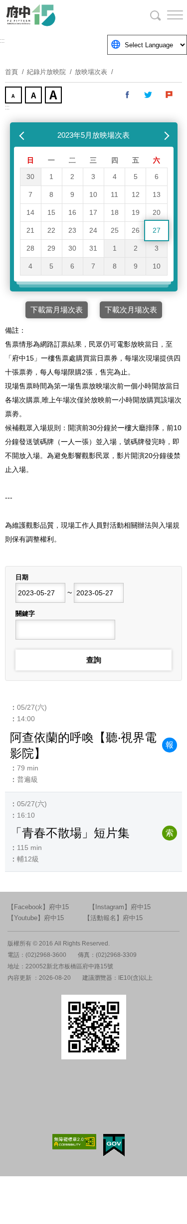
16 (72, 212)
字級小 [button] (14, 96)
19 (136, 212)
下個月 (165, 135)
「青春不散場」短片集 (70, 833)
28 (30, 248)
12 (136, 194)
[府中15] (60, 15)
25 (115, 230)
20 (157, 212)
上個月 (23, 135)
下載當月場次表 (56, 309)
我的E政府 (114, 1145)
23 (72, 230)
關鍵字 (25, 613)
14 (30, 212)
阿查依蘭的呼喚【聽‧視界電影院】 (83, 745)
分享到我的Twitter (148, 95)
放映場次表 (91, 72)
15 (51, 212)
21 (30, 230)
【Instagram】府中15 (120, 907)
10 (93, 194)
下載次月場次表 (131, 309)
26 (136, 230)
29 (51, 248)
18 (115, 212)
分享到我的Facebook (127, 95)
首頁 (11, 72)
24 (93, 230)
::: (2, 40)
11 (114, 194)
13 (157, 194)
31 (93, 248)
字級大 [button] (54, 96)
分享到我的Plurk (169, 95)
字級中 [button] (34, 96)
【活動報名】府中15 (113, 918)
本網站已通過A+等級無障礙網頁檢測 (74, 1141)
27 (157, 230)
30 (30, 177)
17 (93, 212)
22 (51, 230)
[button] (167, 15)
